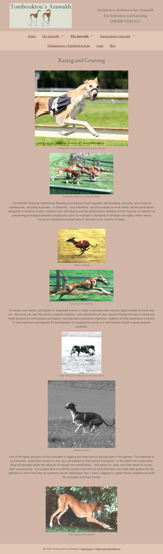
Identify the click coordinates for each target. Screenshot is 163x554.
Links (99, 45)
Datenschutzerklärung (107, 548)
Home (32, 36)
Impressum (87, 548)
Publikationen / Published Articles (68, 45)
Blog (113, 45)
